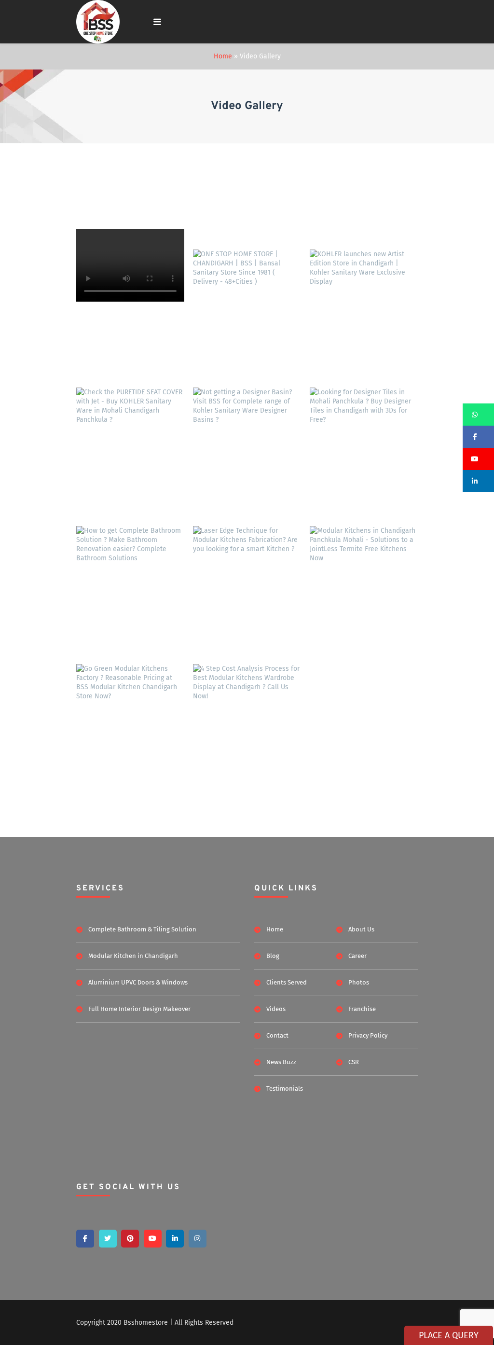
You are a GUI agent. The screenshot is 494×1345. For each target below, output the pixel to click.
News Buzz (281, 1062)
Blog (272, 955)
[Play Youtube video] (247, 290)
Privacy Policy (367, 1035)
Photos (358, 982)
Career (357, 955)
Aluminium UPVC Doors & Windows (138, 982)
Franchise (362, 1008)
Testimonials (284, 1088)
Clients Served (286, 982)
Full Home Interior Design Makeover (139, 1008)
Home (223, 56)
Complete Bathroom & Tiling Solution (142, 929)
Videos (276, 1008)
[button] (478, 414)
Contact (277, 1035)
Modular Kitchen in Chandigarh (133, 955)
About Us (361, 929)
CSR (353, 1062)
